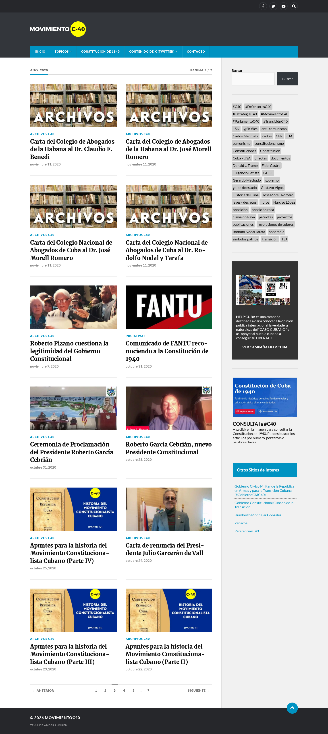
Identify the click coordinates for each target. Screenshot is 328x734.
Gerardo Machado (247, 180)
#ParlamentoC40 (246, 121)
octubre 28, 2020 (139, 459)
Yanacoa (241, 523)
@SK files (250, 128)
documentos (280, 158)
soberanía (276, 232)
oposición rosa (263, 209)
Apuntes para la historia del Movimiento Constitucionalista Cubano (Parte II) (165, 654)
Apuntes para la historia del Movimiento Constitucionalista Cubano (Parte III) (69, 654)
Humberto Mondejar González (258, 515)
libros (265, 202)
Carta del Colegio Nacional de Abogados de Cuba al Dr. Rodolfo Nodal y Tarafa (167, 250)
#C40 (237, 106)
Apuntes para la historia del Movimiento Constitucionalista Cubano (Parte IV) (69, 553)
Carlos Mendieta (245, 136)
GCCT (268, 173)
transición (270, 239)
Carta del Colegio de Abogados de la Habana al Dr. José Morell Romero (168, 149)
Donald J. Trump (245, 165)
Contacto (196, 51)
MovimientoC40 (62, 717)
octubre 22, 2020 (139, 669)
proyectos (284, 217)
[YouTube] (284, 6)
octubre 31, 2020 (139, 366)
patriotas (266, 217)
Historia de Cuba (246, 195)
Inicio (40, 51)
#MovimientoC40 (274, 114)
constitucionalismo (269, 143)
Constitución (270, 151)
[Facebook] (263, 6)
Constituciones (244, 151)
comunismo (242, 143)
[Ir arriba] (292, 708)
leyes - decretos (245, 202)
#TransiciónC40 (275, 121)
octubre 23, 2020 (43, 669)
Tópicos (62, 51)
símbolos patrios (245, 239)
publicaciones (243, 224)
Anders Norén (55, 725)
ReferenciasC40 (247, 531)
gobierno (272, 180)
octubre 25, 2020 (43, 568)
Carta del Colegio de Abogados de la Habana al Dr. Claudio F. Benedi (72, 149)
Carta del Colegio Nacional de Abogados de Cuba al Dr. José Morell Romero (71, 250)
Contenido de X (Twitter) (151, 51)
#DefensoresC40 (258, 106)
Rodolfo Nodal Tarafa (249, 232)
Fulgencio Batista (246, 173)
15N (236, 128)
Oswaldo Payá (244, 217)
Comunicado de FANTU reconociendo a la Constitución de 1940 (167, 351)
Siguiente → (199, 690)
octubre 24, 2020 (139, 560)
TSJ (284, 239)
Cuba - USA (242, 158)
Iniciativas (135, 336)
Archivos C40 (42, 134)
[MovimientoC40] (164, 29)
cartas (267, 136)
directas (261, 158)
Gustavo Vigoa (272, 187)
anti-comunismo (274, 128)
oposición (240, 209)
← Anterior (43, 690)
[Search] (294, 6)
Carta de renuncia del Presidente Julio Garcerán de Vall (165, 549)
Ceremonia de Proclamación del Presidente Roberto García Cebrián (71, 452)
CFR (279, 136)
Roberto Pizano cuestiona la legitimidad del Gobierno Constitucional (69, 351)
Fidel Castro (271, 165)
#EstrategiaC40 (245, 114)
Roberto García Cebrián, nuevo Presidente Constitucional (169, 448)
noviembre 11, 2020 (45, 164)
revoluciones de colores (276, 224)
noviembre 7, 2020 (44, 366)
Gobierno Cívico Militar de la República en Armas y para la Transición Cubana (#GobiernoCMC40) (264, 490)
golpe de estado (245, 187)
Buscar (237, 70)
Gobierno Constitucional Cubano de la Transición (264, 504)
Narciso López (284, 202)
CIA (289, 136)
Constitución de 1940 (100, 51)
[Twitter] (273, 6)
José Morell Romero (278, 195)
